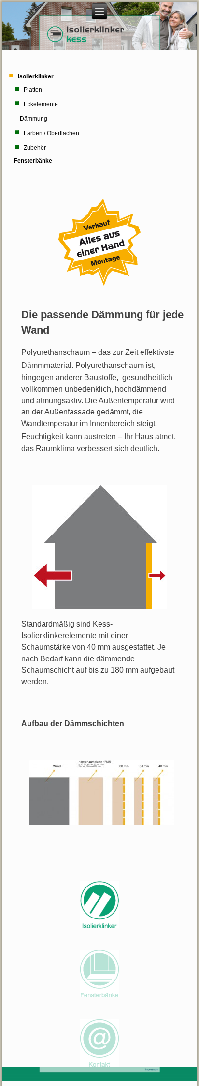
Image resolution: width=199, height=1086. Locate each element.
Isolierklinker (36, 76)
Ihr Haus (138, 436)
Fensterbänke (33, 160)
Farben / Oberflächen (51, 133)
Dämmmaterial (46, 365)
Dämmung (33, 118)
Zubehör (35, 147)
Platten (33, 89)
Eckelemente (41, 104)
